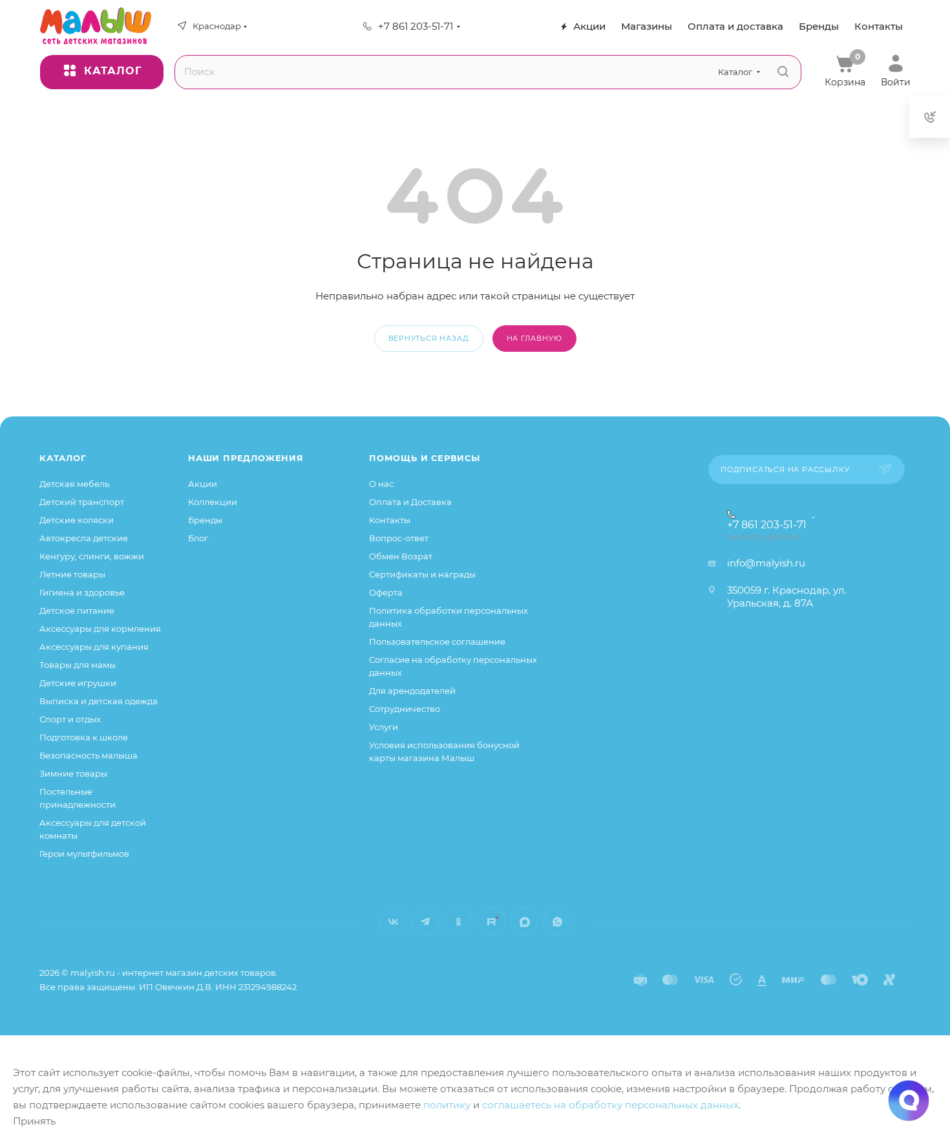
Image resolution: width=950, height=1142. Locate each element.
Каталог (63, 458)
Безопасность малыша (88, 755)
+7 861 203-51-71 (415, 26)
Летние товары (72, 574)
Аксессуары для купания (94, 646)
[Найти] (783, 72)
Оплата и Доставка (410, 502)
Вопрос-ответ (398, 538)
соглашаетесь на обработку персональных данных (610, 1105)
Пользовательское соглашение (437, 641)
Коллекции (212, 502)
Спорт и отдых (70, 719)
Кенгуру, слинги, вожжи (91, 556)
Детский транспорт (81, 502)
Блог (198, 538)
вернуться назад (428, 338)
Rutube (491, 922)
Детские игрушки (77, 683)
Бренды (205, 520)
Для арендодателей (412, 690)
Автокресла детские (83, 538)
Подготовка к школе (83, 737)
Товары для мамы (77, 665)
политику (446, 1105)
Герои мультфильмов (84, 853)
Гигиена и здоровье (82, 592)
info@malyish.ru (766, 563)
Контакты (389, 520)
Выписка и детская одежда (98, 701)
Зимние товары (73, 773)
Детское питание (76, 610)
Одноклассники (458, 922)
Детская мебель (74, 484)
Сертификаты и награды (422, 574)
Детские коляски (76, 520)
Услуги (383, 727)
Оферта (386, 592)
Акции (202, 484)
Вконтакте (392, 922)
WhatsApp (557, 922)
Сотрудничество (404, 709)
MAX (524, 922)
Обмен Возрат (400, 556)
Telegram (425, 922)
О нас (381, 484)
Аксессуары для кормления (100, 628)
